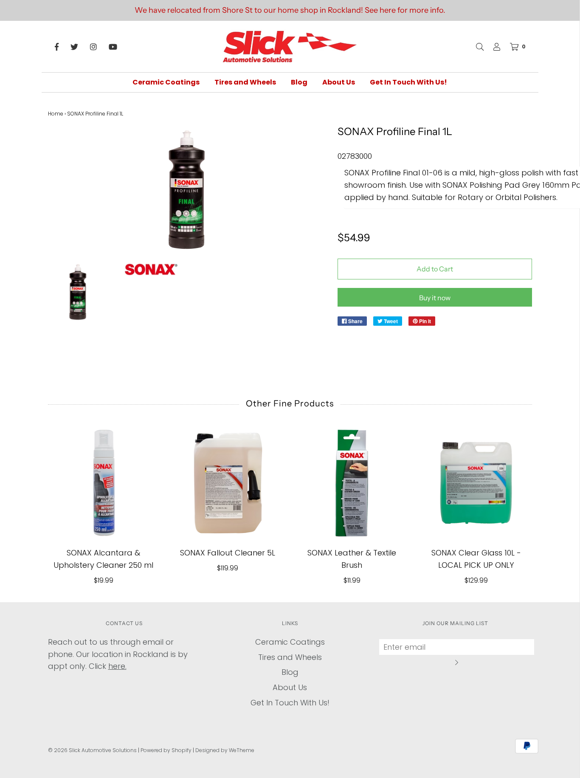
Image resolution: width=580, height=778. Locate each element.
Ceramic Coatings (166, 82)
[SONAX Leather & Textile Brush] (352, 483)
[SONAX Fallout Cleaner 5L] (228, 483)
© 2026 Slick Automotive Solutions (92, 750)
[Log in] (492, 47)
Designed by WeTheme (224, 750)
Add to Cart (435, 269)
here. (117, 666)
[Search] (475, 47)
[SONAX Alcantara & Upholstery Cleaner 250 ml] (104, 483)
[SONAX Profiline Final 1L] (78, 292)
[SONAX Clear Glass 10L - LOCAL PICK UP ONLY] (476, 483)
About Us (338, 82)
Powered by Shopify (166, 750)
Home (55, 113)
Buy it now (434, 297)
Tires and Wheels (245, 82)
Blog (299, 82)
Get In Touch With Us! (408, 82)
